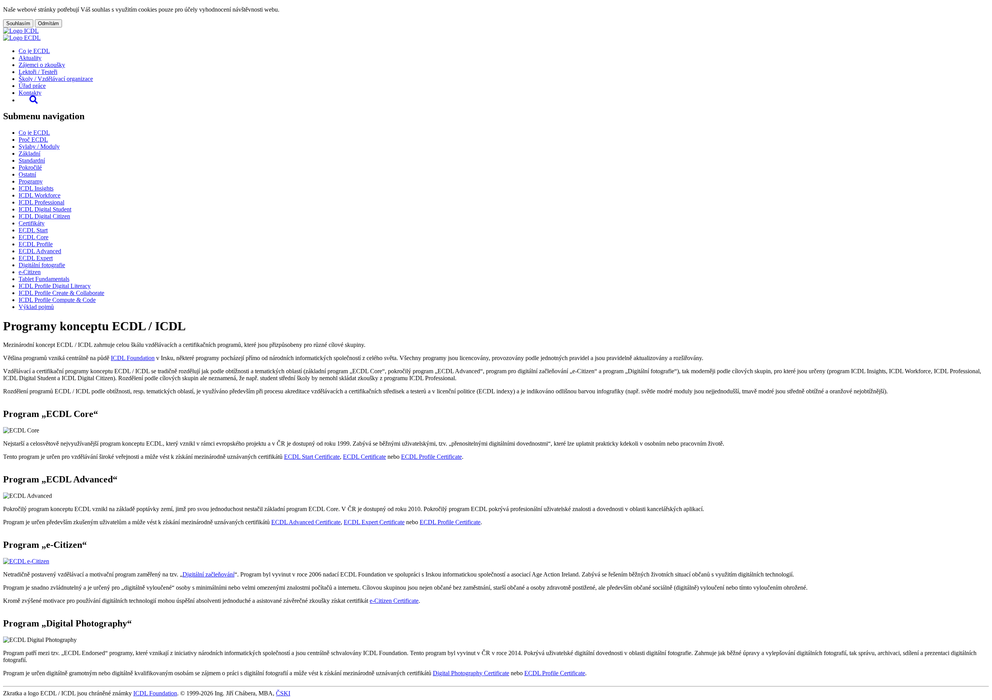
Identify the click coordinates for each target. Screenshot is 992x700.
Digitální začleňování (208, 574)
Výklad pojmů (36, 307)
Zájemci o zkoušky (42, 65)
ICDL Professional (41, 202)
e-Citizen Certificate (394, 600)
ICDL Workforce (39, 195)
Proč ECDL (33, 139)
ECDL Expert (36, 258)
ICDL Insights (36, 188)
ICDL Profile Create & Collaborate (61, 293)
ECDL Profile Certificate (431, 456)
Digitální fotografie (42, 265)
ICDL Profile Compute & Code (57, 300)
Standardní (32, 160)
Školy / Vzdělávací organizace (56, 78)
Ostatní (27, 174)
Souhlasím (18, 23)
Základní (29, 153)
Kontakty (30, 92)
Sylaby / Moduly (39, 146)
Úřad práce (32, 85)
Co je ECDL (34, 51)
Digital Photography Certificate (471, 673)
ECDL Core (33, 237)
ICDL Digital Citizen (44, 216)
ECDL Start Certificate (312, 456)
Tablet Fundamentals (44, 279)
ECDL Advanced (40, 251)
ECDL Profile (36, 244)
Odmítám (48, 23)
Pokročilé (30, 167)
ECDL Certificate (364, 456)
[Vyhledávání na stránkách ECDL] (33, 100)
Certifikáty (32, 223)
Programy (31, 181)
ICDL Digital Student (45, 209)
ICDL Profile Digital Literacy (55, 286)
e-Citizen (30, 272)
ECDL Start (33, 230)
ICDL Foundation (133, 358)
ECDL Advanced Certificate (306, 522)
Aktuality (30, 58)
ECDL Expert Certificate (374, 522)
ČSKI (283, 693)
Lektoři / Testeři (38, 72)
